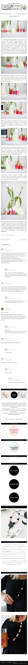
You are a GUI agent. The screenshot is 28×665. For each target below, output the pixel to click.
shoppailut (4, 562)
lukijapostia (25, 549)
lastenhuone (24, 562)
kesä (9, 554)
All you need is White (10, 662)
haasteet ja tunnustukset (15, 551)
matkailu (22, 551)
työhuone (20, 556)
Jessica (7, 308)
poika (10, 546)
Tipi (6, 248)
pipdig (25, 663)
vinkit (25, 556)
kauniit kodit (14, 546)
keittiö (20, 562)
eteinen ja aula (10, 544)
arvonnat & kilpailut (20, 558)
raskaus (6, 554)
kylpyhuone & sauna (16, 544)
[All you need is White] (14, 5)
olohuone (22, 554)
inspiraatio (6, 546)
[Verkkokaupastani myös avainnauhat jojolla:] (14, 537)
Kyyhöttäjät (5, 240)
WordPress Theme (17, 663)
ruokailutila (10, 562)
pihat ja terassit (11, 564)
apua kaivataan (20, 560)
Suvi (6, 358)
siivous (2, 554)
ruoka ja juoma (15, 554)
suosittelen (17, 556)
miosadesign (10, 560)
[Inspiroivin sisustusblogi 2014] (14, 451)
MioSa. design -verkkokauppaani (16, 408)
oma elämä (6, 552)
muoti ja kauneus (11, 556)
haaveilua (22, 544)
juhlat (24, 560)
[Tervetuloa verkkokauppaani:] (14, 398)
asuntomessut (19, 564)
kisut (14, 560)
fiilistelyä (20, 549)
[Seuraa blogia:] (14, 475)
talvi (15, 564)
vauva (14, 562)
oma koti (13, 558)
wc (7, 549)
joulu (5, 556)
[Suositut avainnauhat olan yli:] (14, 611)
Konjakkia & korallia (21, 240)
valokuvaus (5, 544)
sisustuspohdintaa (13, 549)
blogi (17, 562)
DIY (22, 556)
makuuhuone (4, 560)
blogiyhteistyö (6, 558)
